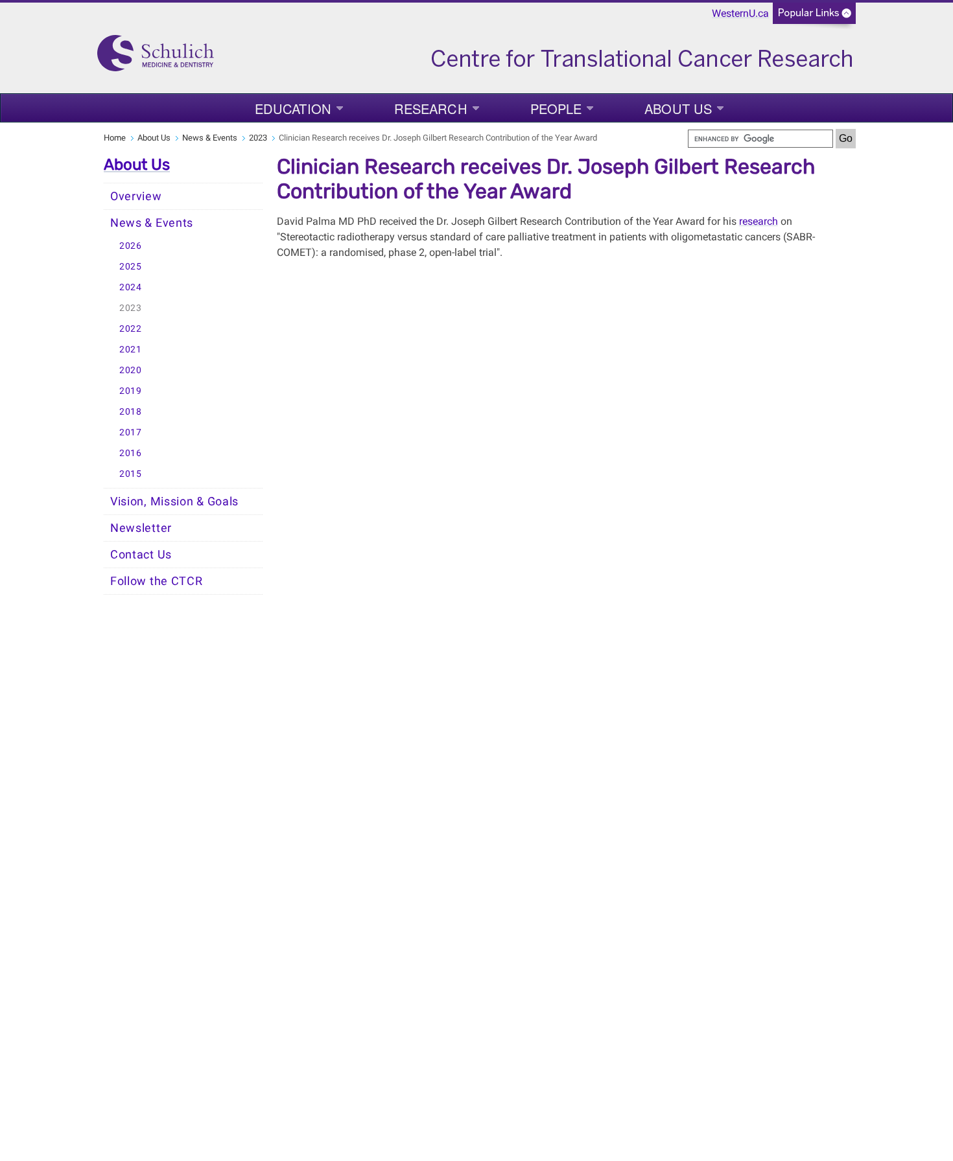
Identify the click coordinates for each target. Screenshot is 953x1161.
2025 (130, 266)
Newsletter (141, 528)
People (556, 109)
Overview (136, 196)
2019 (130, 391)
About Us (678, 109)
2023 (258, 138)
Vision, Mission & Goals (174, 501)
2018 (130, 411)
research (758, 221)
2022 (130, 328)
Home (115, 138)
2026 (130, 245)
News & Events (209, 138)
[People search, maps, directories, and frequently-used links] (814, 17)
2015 (130, 473)
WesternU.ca (740, 13)
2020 (130, 370)
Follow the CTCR (156, 581)
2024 (130, 287)
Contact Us (141, 554)
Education (293, 109)
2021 (130, 349)
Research (430, 109)
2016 (130, 453)
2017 (130, 432)
